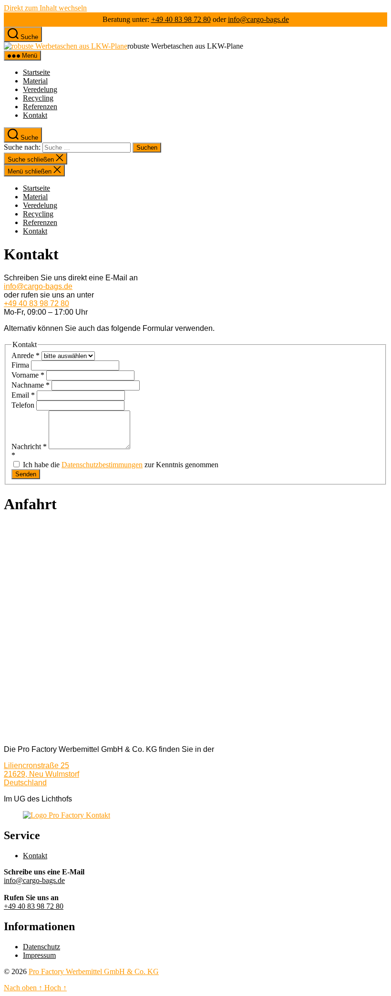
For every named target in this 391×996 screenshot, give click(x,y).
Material (35, 81)
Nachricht (29, 446)
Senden (25, 474)
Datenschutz (41, 947)
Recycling (38, 98)
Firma (21, 365)
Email (23, 395)
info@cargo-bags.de (258, 19)
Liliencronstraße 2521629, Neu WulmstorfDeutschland (41, 774)
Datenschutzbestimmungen (102, 465)
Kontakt (35, 115)
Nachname (30, 385)
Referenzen (40, 107)
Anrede (25, 355)
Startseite (36, 72)
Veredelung (40, 89)
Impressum (39, 955)
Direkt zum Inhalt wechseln (45, 8)
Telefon (23, 405)
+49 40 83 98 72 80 (181, 19)
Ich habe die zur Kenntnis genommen (119, 465)
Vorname (27, 375)
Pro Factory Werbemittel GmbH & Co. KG (94, 971)
